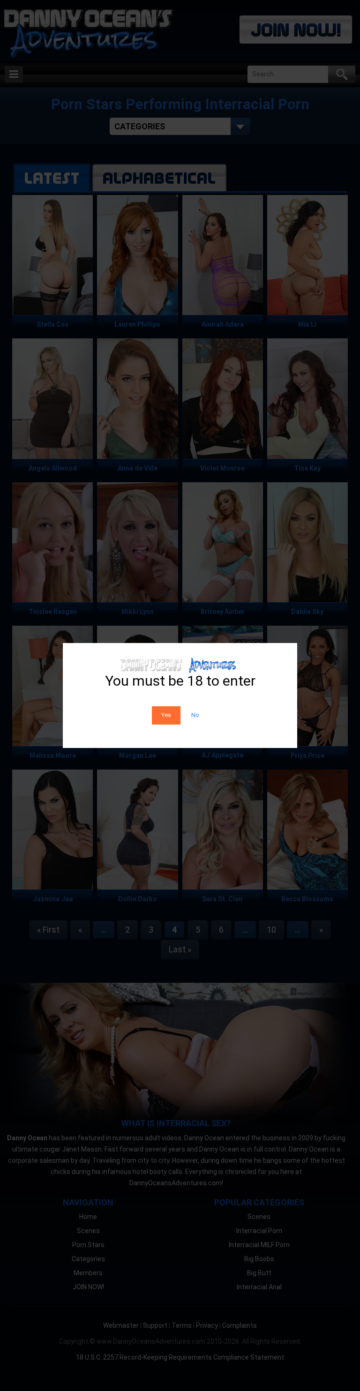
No (195, 714)
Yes (166, 714)
